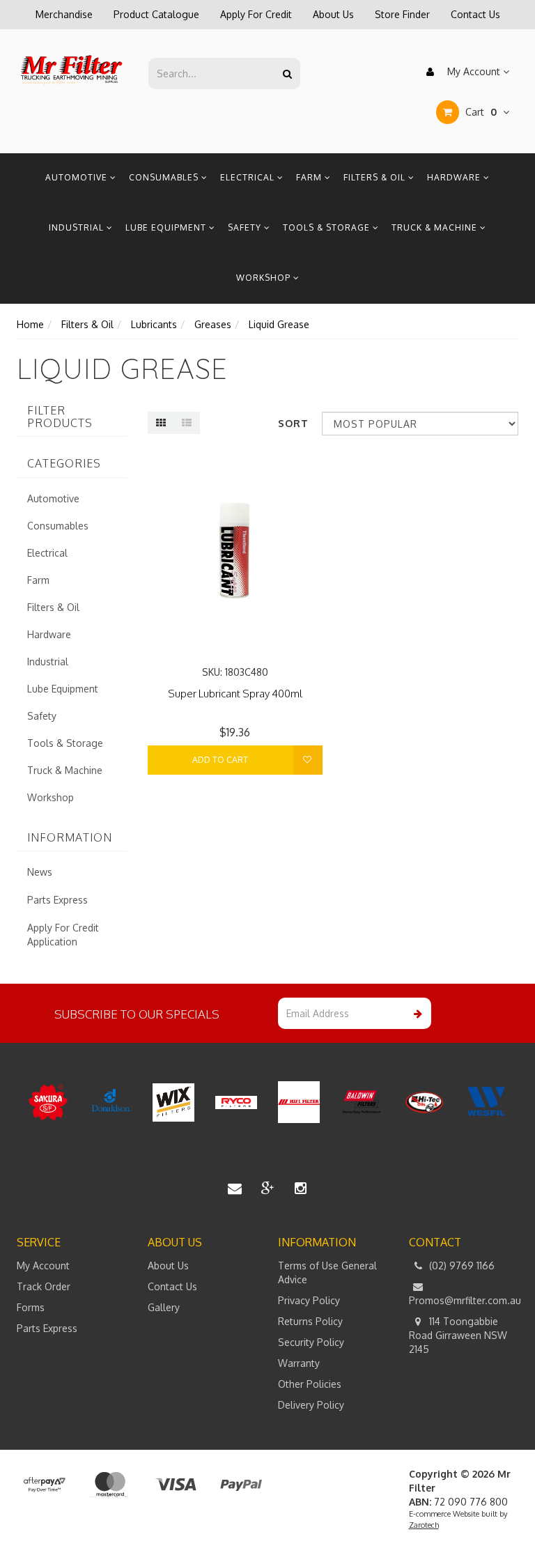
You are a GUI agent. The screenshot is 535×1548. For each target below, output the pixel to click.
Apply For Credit (256, 14)
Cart (480, 112)
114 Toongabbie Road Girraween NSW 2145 (458, 1335)
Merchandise (64, 14)
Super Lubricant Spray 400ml (235, 693)
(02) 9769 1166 (460, 1265)
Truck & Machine (435, 227)
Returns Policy (310, 1321)
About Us (333, 14)
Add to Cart (220, 759)
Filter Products (60, 417)
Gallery (164, 1307)
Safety (246, 227)
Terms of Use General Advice (327, 1272)
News (39, 872)
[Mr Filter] (72, 69)
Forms (31, 1307)
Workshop (264, 277)
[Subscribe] (415, 1013)
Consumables (165, 177)
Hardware (455, 177)
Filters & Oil (375, 177)
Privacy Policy (309, 1300)
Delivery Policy (311, 1405)
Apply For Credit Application (63, 934)
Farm (310, 177)
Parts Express (57, 900)
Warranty (299, 1363)
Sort (293, 423)
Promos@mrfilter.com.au (464, 1300)
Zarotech (424, 1525)
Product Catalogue (156, 14)
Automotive (77, 177)
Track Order (43, 1286)
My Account (473, 71)
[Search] (287, 73)
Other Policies (309, 1384)
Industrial (78, 227)
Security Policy (311, 1342)
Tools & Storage (328, 227)
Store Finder (402, 14)
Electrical (248, 177)
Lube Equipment (167, 227)
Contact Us (475, 14)
